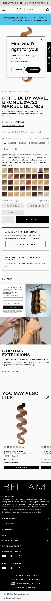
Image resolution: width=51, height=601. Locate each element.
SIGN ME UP (12, 307)
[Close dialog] (50, 286)
